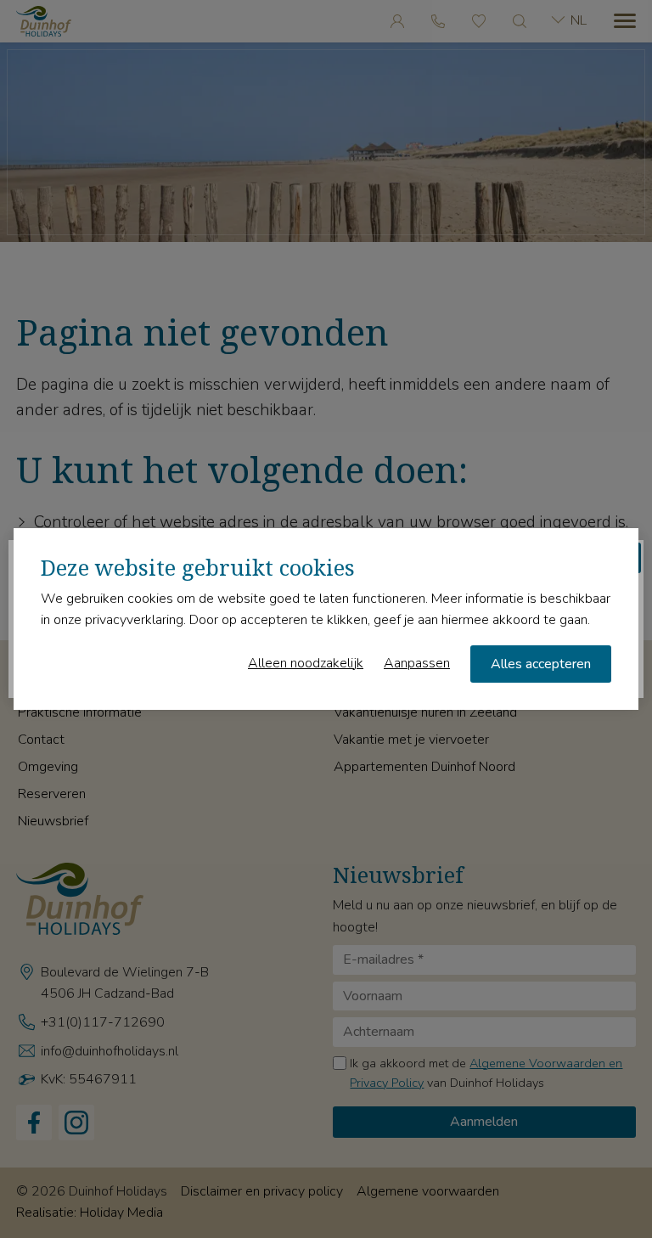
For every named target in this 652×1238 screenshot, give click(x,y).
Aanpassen (417, 663)
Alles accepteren (541, 664)
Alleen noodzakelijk (305, 663)
